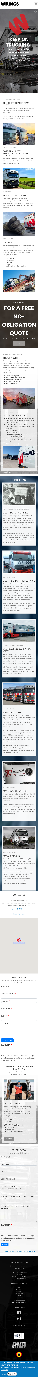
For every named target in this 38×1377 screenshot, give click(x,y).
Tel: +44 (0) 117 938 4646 (19, 1302)
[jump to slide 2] (17, 94)
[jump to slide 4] (21, 94)
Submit (4, 1245)
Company (5, 1001)
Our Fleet (19, 1289)
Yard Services (19, 1291)
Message (4, 1023)
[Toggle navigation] (36, 3)
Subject (4, 1016)
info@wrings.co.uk (19, 914)
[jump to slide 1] (15, 94)
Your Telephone (8, 994)
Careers (19, 1296)
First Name (5, 1157)
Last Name (5, 1164)
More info (4, 1370)
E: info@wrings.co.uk (19, 1300)
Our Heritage (19, 1293)
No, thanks (12, 1374)
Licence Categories (9, 1186)
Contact (19, 1298)
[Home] (10, 4)
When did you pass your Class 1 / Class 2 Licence (18, 1197)
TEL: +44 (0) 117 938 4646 (19, 909)
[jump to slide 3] (19, 94)
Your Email (6, 1008)
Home (19, 1287)
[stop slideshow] (23, 94)
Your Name (5, 986)
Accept (4, 1374)
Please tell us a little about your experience (15, 1207)
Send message (7, 1040)
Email (3, 1172)
